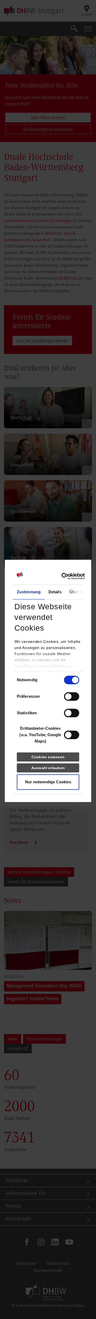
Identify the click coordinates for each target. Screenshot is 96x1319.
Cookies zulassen (48, 757)
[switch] (71, 696)
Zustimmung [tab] (29, 592)
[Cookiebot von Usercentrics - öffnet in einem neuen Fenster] (61, 576)
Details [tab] (55, 592)
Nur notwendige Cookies (48, 782)
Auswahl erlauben (48, 768)
